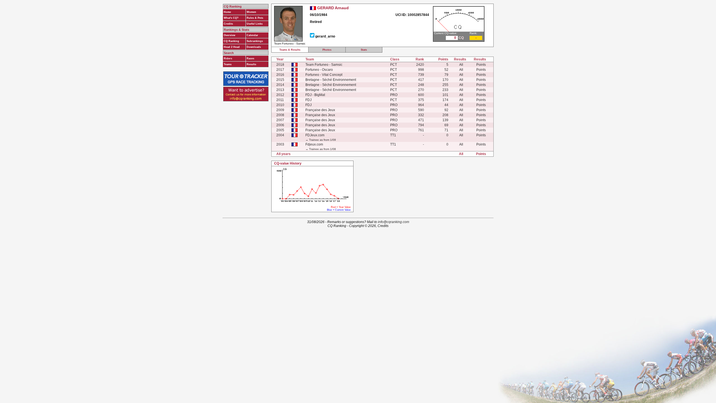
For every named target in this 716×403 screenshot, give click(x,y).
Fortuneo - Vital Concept (323, 75)
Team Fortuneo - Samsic (323, 65)
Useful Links (255, 23)
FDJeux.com (314, 135)
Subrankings (255, 41)
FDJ (308, 100)
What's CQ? (231, 18)
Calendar (252, 35)
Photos (326, 49)
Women (251, 12)
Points (481, 65)
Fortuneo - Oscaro (319, 70)
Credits (228, 23)
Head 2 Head (232, 47)
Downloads (254, 47)
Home (227, 12)
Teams (228, 64)
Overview (229, 35)
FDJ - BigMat (315, 95)
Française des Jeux (320, 110)
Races (250, 58)
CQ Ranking (231, 41)
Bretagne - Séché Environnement (330, 80)
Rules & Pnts (255, 18)
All (461, 65)
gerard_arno (325, 36)
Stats (364, 49)
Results (251, 64)
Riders (228, 58)
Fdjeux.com (314, 144)
